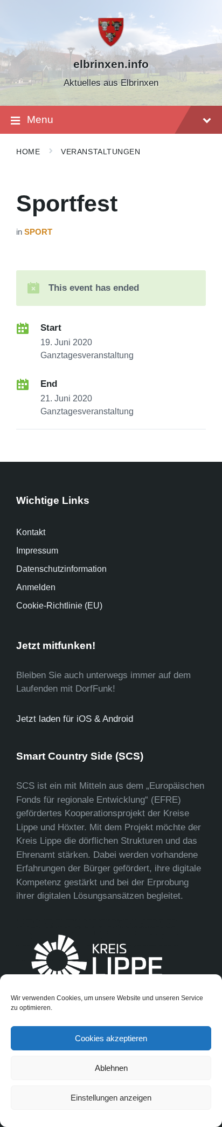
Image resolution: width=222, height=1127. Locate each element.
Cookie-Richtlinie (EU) (59, 605)
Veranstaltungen (100, 151)
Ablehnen (111, 1068)
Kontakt (30, 532)
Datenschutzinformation (61, 568)
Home (28, 151)
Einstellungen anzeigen (111, 1097)
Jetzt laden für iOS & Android (74, 719)
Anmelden (36, 587)
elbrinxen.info (111, 64)
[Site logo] (111, 45)
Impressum (37, 550)
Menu (40, 119)
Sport (38, 232)
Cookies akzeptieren (111, 1038)
